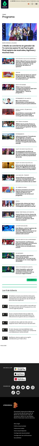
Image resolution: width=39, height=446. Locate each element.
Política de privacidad (20, 426)
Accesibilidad (17, 437)
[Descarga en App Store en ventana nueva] (19, 375)
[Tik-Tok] (13, 394)
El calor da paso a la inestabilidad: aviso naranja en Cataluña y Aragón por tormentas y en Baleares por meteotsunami (22, 330)
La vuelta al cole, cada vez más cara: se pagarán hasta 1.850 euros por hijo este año (22, 322)
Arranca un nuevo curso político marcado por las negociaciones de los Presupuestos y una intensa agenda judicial (22, 307)
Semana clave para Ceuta (23, 1)
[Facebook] (18, 389)
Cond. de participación (20, 430)
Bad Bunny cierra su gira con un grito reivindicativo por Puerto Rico (20, 338)
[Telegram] (28, 389)
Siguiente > (32, 280)
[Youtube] (18, 394)
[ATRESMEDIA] (19, 405)
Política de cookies (19, 428)
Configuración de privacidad (22, 433)
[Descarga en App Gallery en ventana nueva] (20, 380)
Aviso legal (17, 423)
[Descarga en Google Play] (20, 370)
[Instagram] (33, 389)
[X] (13, 389)
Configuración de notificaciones (23, 435)
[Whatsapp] (23, 389)
